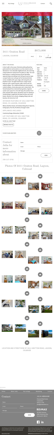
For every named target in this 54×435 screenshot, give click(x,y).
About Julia (14, 391)
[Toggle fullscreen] (3, 387)
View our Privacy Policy (6, 433)
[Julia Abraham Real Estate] (27, 3)
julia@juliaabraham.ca (42, 404)
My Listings (11, 3)
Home (3, 391)
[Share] (2, 387)
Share (44, 91)
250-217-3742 (8, 159)
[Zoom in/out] (4, 387)
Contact (43, 3)
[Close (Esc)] (0, 387)
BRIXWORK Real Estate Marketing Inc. (34, 433)
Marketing (39, 391)
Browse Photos (8, 124)
